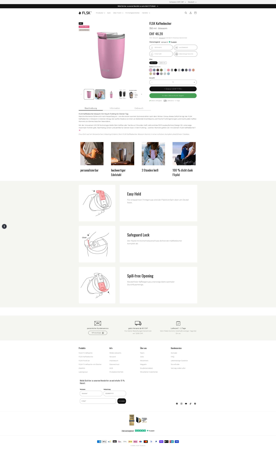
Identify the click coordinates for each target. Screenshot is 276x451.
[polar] (165, 70)
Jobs (142, 357)
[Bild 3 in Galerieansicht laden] (111, 94)
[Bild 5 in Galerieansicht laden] (134, 94)
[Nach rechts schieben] (141, 94)
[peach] (193, 70)
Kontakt (174, 353)
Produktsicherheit (116, 372)
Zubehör (82, 368)
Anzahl (152, 78)
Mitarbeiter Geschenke (149, 372)
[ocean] (168, 73)
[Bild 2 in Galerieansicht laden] (100, 94)
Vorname (82, 389)
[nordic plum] (157, 73)
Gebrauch (139, 108)
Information (115, 108)
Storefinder (175, 364)
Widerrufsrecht (115, 353)
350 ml (153, 63)
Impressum (113, 361)
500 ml (163, 63)
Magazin (143, 364)
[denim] (154, 70)
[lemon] (150, 73)
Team (142, 353)
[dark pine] (161, 73)
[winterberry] (154, 73)
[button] (100, 13)
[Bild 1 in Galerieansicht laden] (89, 94)
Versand (162, 38)
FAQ (172, 357)
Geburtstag (107, 389)
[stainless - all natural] (172, 70)
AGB (111, 368)
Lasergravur (83, 372)
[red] (168, 70)
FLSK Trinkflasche (85, 353)
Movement (144, 361)
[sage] (165, 73)
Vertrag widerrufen (178, 368)
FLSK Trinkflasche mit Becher (90, 364)
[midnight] (182, 70)
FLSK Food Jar (84, 361)
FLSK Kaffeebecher (86, 357)
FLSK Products (140, 445)
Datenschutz (114, 364)
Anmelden (121, 401)
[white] (179, 70)
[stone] (186, 70)
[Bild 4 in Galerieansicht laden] (122, 94)
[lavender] (189, 70)
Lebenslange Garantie (179, 361)
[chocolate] (157, 70)
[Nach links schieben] (81, 94)
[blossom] (150, 70)
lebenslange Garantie (186, 54)
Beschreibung (91, 108)
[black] (175, 70)
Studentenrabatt (146, 368)
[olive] (161, 70)
